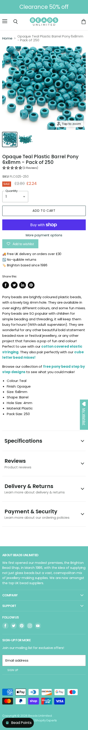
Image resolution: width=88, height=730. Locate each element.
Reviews (18, 463)
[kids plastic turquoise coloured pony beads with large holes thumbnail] (9, 139)
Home (7, 38)
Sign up (12, 670)
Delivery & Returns (35, 489)
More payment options (44, 235)
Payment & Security (37, 514)
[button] (44, 168)
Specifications (23, 440)
